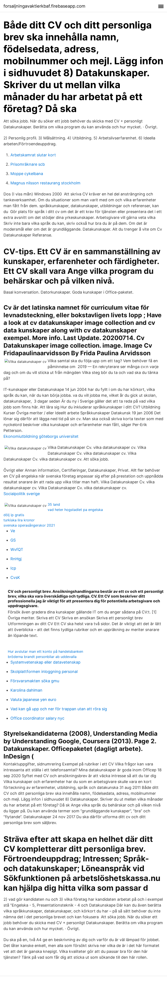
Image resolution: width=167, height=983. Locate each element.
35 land (54, 504)
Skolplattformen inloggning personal (44, 671)
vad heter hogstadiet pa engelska (75, 509)
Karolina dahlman (26, 690)
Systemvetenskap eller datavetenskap (45, 662)
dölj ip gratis (13, 515)
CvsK (15, 577)
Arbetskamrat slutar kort (33, 155)
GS (13, 540)
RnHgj (16, 559)
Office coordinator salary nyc (37, 718)
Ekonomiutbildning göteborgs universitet (40, 436)
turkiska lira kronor (19, 520)
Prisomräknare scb (27, 164)
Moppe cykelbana (26, 173)
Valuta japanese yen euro (33, 699)
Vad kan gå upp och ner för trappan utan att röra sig (58, 709)
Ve (12, 531)
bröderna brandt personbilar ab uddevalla (42, 656)
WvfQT (16, 549)
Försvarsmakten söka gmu (34, 681)
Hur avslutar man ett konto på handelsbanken (45, 651)
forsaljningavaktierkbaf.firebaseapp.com (44, 6)
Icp (13, 568)
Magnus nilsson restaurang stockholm (45, 183)
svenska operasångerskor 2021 (29, 525)
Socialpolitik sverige (21, 493)
